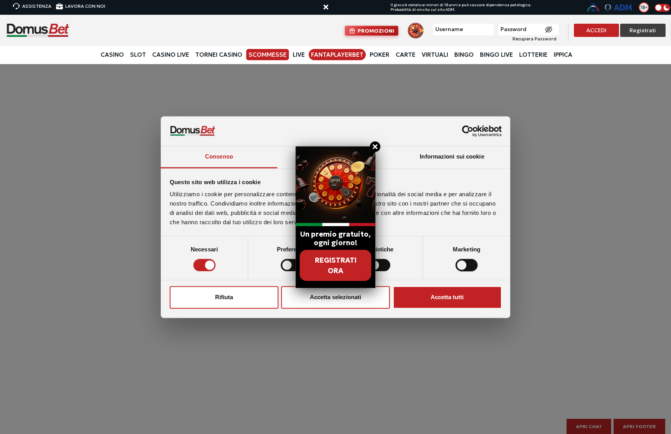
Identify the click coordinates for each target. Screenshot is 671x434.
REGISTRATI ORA (335, 265)
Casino (112, 54)
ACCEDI (596, 30)
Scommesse (268, 54)
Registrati (642, 30)
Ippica (563, 54)
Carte (405, 54)
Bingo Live (496, 54)
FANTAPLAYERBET (337, 54)
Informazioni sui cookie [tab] (452, 156)
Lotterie (533, 54)
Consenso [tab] (219, 156)
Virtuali (435, 54)
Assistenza (36, 6)
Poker (379, 54)
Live (299, 54)
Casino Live (170, 54)
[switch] (292, 265)
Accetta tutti (447, 297)
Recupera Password (534, 39)
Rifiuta (224, 297)
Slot (138, 54)
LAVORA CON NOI (85, 6)
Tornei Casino (218, 54)
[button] (333, 7)
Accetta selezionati (335, 297)
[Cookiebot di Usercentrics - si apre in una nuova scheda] (468, 131)
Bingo (464, 54)
